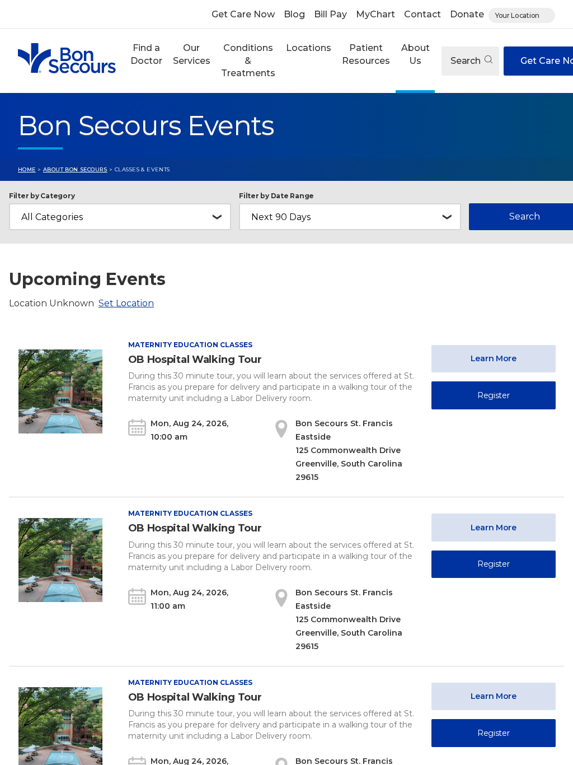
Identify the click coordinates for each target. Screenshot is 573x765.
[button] (146, 61)
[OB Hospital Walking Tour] (60, 391)
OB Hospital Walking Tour (195, 359)
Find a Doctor (146, 54)
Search (466, 60)
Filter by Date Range (276, 196)
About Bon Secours (75, 169)
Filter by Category (41, 196)
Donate (467, 14)
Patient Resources (366, 54)
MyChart (375, 14)
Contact (422, 14)
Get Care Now (243, 14)
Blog (294, 14)
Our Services (191, 54)
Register (493, 395)
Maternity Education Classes (190, 344)
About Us (415, 54)
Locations (308, 48)
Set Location (126, 303)
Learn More (493, 358)
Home (27, 169)
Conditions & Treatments (248, 60)
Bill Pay (330, 14)
